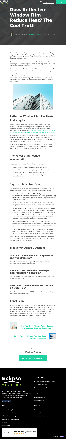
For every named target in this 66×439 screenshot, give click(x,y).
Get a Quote (61, 2)
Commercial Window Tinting (10, 419)
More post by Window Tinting (32, 358)
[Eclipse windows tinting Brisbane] (4, 2)
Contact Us (37, 391)
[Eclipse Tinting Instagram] (6, 401)
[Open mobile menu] (41, 1)
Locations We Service (40, 394)
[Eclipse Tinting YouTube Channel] (9, 401)
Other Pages (6, 425)
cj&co (61, 436)
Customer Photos (39, 400)
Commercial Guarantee (41, 416)
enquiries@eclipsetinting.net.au (46, 381)
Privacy (36, 410)
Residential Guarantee (40, 413)
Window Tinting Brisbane (10, 410)
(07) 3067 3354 (49, 2)
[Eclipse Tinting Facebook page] (3, 401)
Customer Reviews (39, 397)
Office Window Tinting (9, 416)
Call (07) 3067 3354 (41, 385)
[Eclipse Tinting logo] (17, 381)
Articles (4, 422)
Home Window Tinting (34, 34)
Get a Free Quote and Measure (43, 388)
